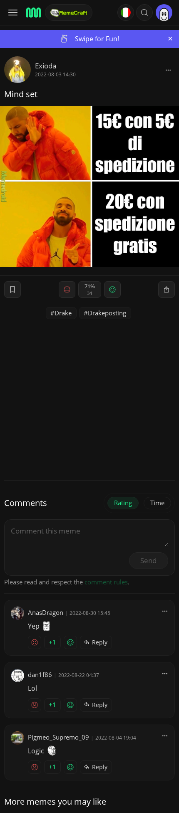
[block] (168, 69)
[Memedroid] (33, 13)
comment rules (106, 582)
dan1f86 (40, 674)
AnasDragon (45, 612)
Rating (123, 502)
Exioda (45, 65)
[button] (144, 12)
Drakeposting (107, 313)
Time (157, 502)
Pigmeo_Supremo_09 (58, 737)
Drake (63, 313)
